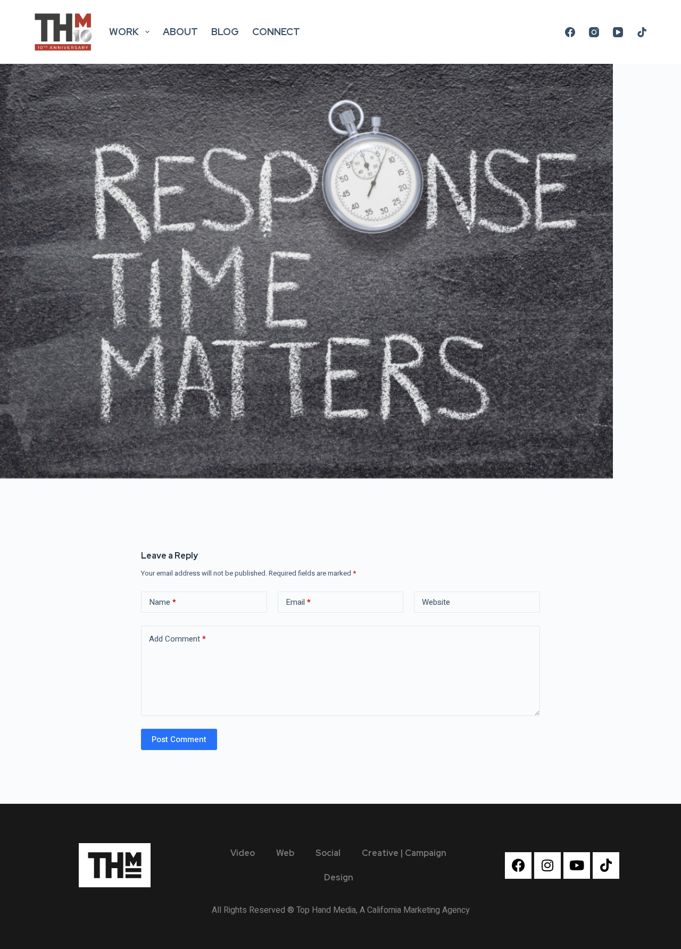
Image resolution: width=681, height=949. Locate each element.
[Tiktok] (606, 865)
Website (436, 602)
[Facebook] (570, 32)
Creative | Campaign (404, 853)
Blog (225, 32)
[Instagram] (594, 32)
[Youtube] (576, 865)
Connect (276, 32)
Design (338, 877)
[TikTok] (642, 32)
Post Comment (179, 739)
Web (285, 853)
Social (327, 853)
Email (298, 602)
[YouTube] (618, 32)
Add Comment (177, 639)
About (180, 32)
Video (242, 853)
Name (162, 602)
